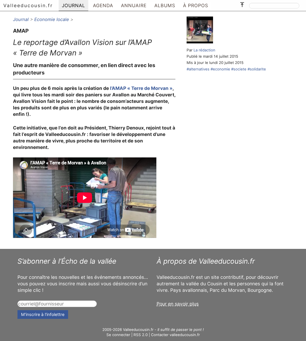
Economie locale (51, 19)
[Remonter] (242, 3)
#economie (220, 69)
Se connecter (118, 335)
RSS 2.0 (141, 335)
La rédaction (204, 50)
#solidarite (257, 69)
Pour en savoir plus (178, 304)
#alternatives (198, 69)
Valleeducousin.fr (28, 5)
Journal (21, 19)
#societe (238, 69)
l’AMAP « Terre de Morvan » (141, 88)
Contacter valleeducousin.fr (175, 335)
